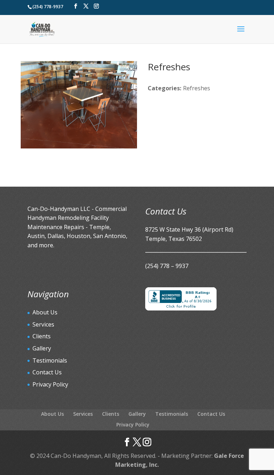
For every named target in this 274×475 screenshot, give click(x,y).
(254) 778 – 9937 (166, 266)
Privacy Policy (50, 384)
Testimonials (49, 360)
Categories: (164, 88)
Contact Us (47, 372)
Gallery (41, 348)
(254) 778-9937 (47, 7)
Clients (41, 336)
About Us (44, 312)
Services (43, 324)
